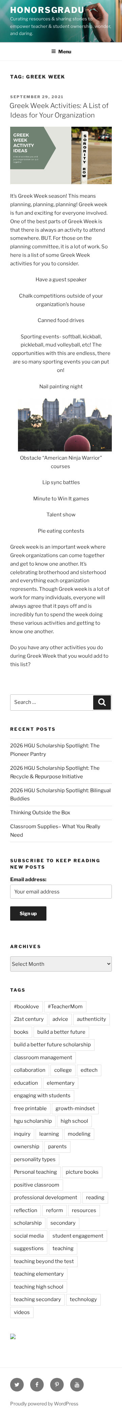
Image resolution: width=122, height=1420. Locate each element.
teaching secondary (37, 1299)
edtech (89, 1070)
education (26, 1083)
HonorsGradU (47, 10)
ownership (26, 1146)
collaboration (29, 1070)
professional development (45, 1197)
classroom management (43, 1057)
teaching (63, 1248)
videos (22, 1312)
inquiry (22, 1134)
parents (57, 1146)
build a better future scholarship (52, 1045)
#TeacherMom (65, 1007)
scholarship (28, 1223)
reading (95, 1197)
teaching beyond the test (44, 1261)
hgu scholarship (33, 1121)
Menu (64, 51)
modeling (79, 1134)
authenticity (91, 1019)
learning (49, 1134)
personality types (35, 1159)
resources (84, 1210)
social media (29, 1236)
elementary (61, 1083)
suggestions (29, 1248)
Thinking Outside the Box (40, 813)
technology (83, 1299)
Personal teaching (35, 1172)
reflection (25, 1210)
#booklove (26, 1007)
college (63, 1070)
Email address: (28, 879)
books (21, 1032)
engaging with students (42, 1096)
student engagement (78, 1236)
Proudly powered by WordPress (44, 1403)
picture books (82, 1172)
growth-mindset (75, 1108)
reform (54, 1210)
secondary (63, 1223)
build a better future (61, 1032)
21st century (29, 1019)
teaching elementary (39, 1274)
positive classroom (36, 1185)
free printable (30, 1108)
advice (60, 1019)
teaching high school (38, 1287)
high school (74, 1121)
